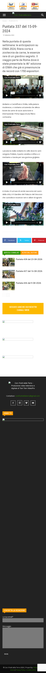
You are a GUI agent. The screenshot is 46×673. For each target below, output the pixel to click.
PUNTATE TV (13, 21)
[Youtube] (33, 403)
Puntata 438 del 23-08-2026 (29, 259)
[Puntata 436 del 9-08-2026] (8, 286)
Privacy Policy (20, 670)
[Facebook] (13, 403)
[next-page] (7, 295)
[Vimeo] (26, 403)
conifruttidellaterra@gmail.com (27, 396)
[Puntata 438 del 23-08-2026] (8, 262)
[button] (4, 15)
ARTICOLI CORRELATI (11, 253)
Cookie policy (31, 670)
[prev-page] (4, 295)
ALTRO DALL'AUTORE (29, 253)
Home (4, 21)
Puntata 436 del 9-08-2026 (28, 283)
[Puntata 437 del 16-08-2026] (8, 274)
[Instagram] (19, 402)
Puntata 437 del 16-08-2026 (29, 271)
